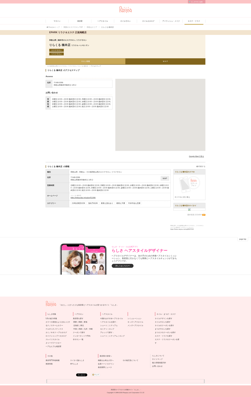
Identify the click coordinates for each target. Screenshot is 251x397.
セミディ (103, 329)
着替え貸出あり (107, 203)
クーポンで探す (79, 332)
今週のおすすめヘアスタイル (111, 318)
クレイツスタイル (53, 339)
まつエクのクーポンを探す (165, 332)
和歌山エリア (92, 27)
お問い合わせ (156, 366)
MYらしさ (74, 364)
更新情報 (49, 364)
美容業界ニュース (105, 367)
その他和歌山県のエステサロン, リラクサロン (104, 172)
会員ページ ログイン (106, 364)
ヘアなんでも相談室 (53, 346)
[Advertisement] (125, 285)
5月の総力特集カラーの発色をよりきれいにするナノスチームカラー (58, 321)
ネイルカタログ (148, 21)
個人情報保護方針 (158, 363)
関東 (75, 322)
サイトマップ (156, 359)
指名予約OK (93, 203)
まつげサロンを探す (163, 329)
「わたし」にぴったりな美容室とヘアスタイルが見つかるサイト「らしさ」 (88, 305)
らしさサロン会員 (196, 2)
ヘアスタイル (102, 21)
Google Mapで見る (196, 156)
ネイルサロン (125, 21)
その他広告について (130, 360)
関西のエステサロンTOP (73, 27)
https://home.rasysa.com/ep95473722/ (182, 229)
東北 (82, 325)
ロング (111, 329)
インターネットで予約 (81, 336)
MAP (165, 178)
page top (242, 239)
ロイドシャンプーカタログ (56, 336)
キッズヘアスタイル (135, 322)
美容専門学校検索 (53, 360)
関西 (80, 322)
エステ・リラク (194, 21)
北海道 (76, 325)
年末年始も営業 (134, 203)
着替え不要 (120, 203)
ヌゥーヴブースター (53, 343)
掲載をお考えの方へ (106, 360)
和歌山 (82, 172)
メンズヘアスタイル (135, 325)
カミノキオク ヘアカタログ (56, 332)
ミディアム (113, 325)
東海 (85, 322)
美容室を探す (78, 318)
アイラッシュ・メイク (171, 21)
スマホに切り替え (183, 197)
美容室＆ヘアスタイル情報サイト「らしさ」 (125, 389)
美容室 (80, 21)
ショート (103, 325)
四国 (80, 329)
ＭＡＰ (165, 61)
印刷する (201, 166)
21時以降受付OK (78, 203)
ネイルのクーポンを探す (164, 325)
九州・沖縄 (88, 329)
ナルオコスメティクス (54, 329)
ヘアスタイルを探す (108, 322)
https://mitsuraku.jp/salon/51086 (83, 198)
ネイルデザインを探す (163, 318)
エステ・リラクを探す (163, 336)
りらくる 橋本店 (69, 45)
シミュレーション (134, 318)
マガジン (57, 21)
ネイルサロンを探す (163, 322)
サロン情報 (85, 61)
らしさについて (157, 356)
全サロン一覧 (78, 339)
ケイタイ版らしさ (77, 360)
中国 (75, 329)
